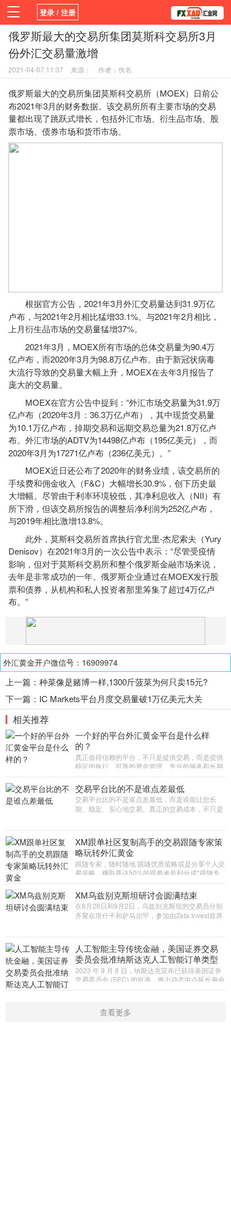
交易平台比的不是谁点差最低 (129, 788)
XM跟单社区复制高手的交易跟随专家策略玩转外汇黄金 (149, 847)
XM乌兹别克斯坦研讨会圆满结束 (136, 895)
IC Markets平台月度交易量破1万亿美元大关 (120, 698)
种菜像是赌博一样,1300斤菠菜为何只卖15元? (123, 682)
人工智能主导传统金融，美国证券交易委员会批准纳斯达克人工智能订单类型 (146, 953)
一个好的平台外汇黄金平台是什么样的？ (142, 740)
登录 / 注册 (58, 12)
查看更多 (115, 1012)
